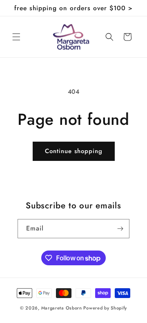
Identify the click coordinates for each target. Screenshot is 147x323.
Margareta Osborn (61, 308)
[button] (16, 37)
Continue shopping (73, 151)
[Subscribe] (120, 228)
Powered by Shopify (105, 308)
